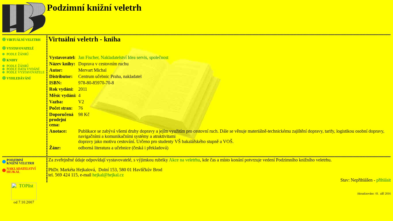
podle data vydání (23, 69)
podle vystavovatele (26, 72)
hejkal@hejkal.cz (108, 174)
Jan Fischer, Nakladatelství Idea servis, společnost (123, 57)
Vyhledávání (18, 78)
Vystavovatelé (20, 48)
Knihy (12, 60)
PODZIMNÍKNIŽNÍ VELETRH (20, 162)
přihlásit (383, 180)
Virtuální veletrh (24, 39)
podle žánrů (18, 54)
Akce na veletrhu (184, 159)
